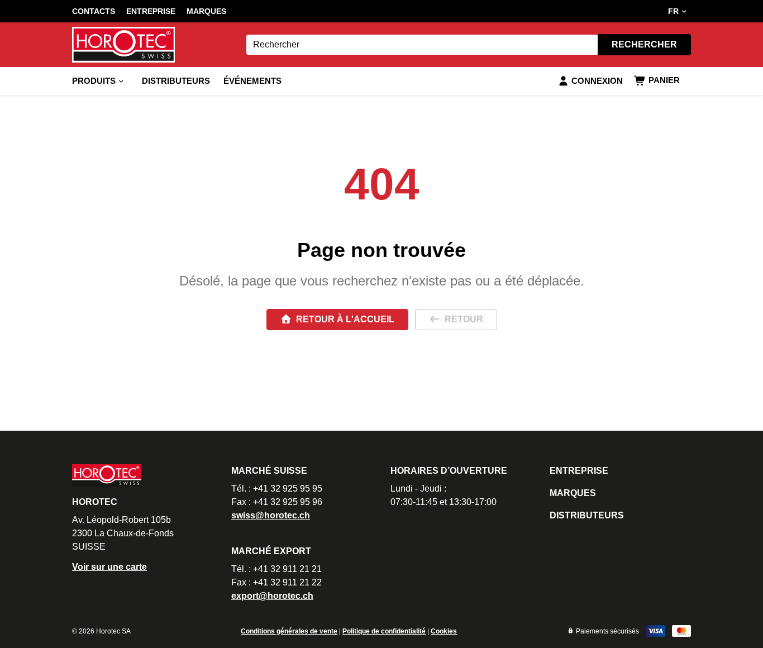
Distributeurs (176, 80)
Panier (664, 80)
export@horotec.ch (272, 596)
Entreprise (150, 11)
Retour (464, 319)
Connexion (597, 80)
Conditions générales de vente (289, 631)
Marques (206, 11)
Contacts (93, 11)
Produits (94, 80)
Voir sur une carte (109, 566)
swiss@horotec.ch (270, 515)
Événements (252, 80)
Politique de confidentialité (384, 631)
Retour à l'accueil (345, 319)
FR (673, 11)
